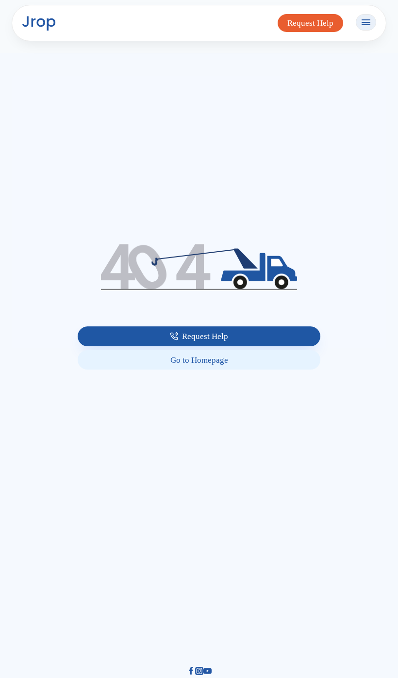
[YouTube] (207, 672)
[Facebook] (191, 672)
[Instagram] (199, 672)
